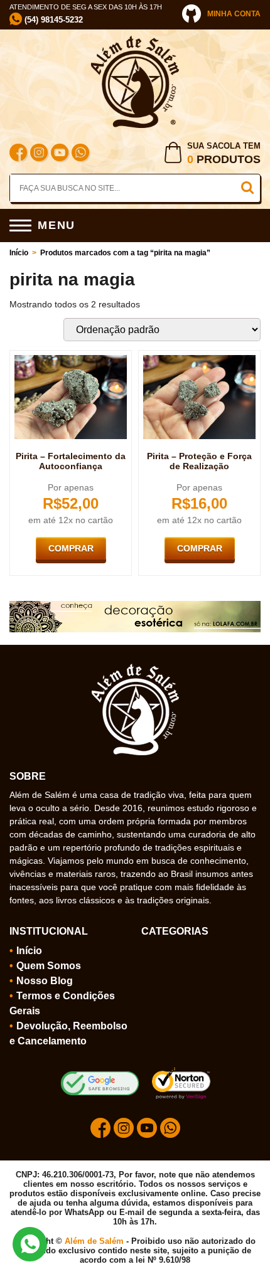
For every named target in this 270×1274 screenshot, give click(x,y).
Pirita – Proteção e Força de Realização (199, 461)
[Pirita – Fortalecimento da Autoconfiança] (70, 360)
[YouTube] (59, 154)
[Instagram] (39, 154)
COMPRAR (71, 548)
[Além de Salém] (135, 41)
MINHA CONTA (234, 13)
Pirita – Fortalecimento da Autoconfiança (71, 461)
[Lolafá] (135, 606)
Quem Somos (48, 965)
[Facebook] (18, 154)
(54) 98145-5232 (52, 19)
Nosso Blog (44, 980)
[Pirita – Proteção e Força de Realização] (199, 360)
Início (18, 252)
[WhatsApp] (80, 154)
